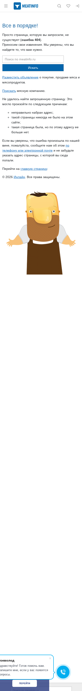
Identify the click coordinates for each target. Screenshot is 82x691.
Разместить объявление (20, 77)
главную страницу (33, 169)
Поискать (9, 91)
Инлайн (19, 177)
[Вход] (77, 6)
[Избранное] (68, 6)
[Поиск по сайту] (59, 6)
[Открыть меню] (6, 6)
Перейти (24, 683)
